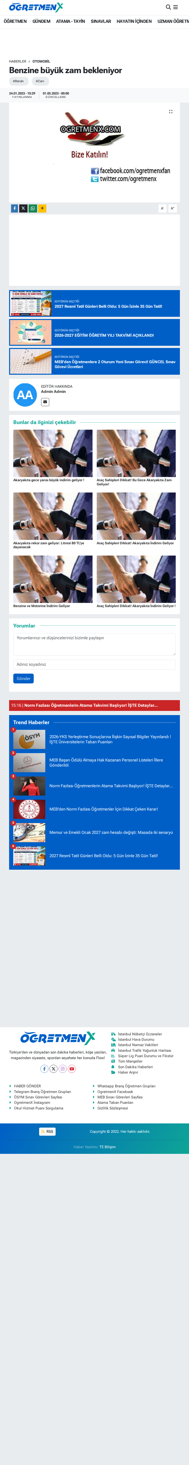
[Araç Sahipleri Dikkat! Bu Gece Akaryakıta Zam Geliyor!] (136, 453)
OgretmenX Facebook (115, 1092)
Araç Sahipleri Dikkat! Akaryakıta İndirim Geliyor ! (136, 606)
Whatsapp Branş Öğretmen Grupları (126, 1086)
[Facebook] (44, 1069)
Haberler (17, 61)
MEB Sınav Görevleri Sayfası (120, 1097)
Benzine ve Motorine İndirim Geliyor (41, 606)
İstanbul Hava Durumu (136, 1039)
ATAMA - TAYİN (70, 21)
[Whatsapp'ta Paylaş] (33, 208)
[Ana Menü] (175, 7)
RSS (49, 1131)
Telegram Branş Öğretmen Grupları (42, 1092)
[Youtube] (72, 1069)
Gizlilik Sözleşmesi (112, 1108)
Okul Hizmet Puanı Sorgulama (38, 1108)
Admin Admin (53, 391)
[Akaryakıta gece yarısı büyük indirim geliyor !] (53, 453)
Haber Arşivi (128, 1072)
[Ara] (168, 7)
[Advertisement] (94, 947)
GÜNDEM (41, 21)
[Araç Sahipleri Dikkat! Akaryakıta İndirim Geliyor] (136, 515)
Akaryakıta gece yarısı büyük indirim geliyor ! (48, 480)
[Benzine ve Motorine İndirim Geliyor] (53, 578)
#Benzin (18, 81)
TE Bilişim (107, 1147)
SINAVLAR (101, 21)
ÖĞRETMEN (15, 21)
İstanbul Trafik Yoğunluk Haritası (144, 1050)
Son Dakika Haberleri (135, 1067)
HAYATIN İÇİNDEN (134, 21)
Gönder (24, 678)
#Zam (40, 81)
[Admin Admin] (25, 394)
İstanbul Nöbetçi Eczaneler (140, 1034)
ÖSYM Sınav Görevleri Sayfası (38, 1097)
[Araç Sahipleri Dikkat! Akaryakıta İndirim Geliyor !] (136, 578)
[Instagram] (63, 1069)
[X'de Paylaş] (23, 208)
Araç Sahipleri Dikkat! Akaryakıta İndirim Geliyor (135, 543)
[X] (53, 1069)
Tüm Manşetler (130, 1061)
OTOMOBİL (41, 61)
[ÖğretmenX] (36, 7)
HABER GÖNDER (27, 1086)
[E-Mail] (45, 402)
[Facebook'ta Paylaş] (14, 208)
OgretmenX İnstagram (32, 1102)
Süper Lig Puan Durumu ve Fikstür (145, 1056)
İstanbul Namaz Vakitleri (138, 1045)
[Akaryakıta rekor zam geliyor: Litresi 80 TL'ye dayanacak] (53, 515)
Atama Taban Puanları (115, 1102)
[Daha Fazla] (42, 208)
